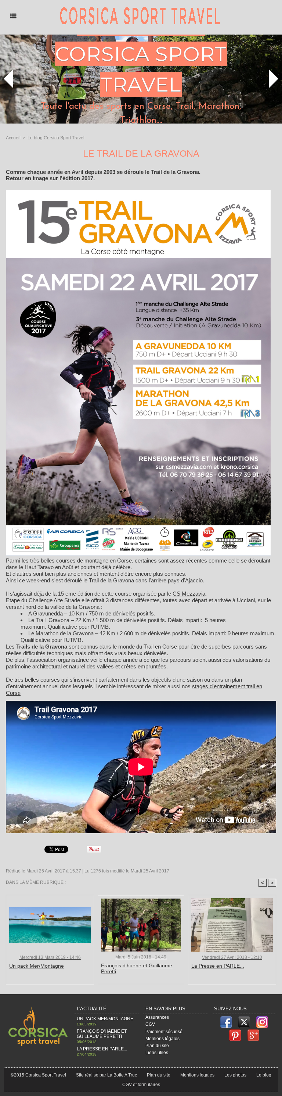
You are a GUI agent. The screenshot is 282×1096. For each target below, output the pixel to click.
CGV (150, 1024)
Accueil (13, 137)
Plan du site (157, 1045)
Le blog (263, 1075)
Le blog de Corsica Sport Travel (141, 54)
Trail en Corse (160, 646)
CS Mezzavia (189, 593)
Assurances (157, 1017)
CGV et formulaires (141, 1084)
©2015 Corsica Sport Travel (38, 1075)
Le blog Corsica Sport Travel (56, 137)
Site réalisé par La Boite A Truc (106, 1075)
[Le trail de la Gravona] (138, 192)
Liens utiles (156, 1052)
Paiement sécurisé (163, 1031)
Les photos (235, 1075)
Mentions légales (162, 1038)
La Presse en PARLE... (217, 966)
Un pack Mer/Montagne (36, 966)
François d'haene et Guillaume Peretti (136, 968)
